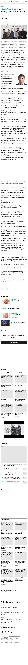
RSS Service (13, 612)
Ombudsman (11, 619)
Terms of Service (16, 621)
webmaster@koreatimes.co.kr (14, 636)
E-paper (8, 612)
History (9, 607)
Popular (20, 372)
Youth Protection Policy (6, 621)
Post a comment (14, 342)
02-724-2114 (5, 637)
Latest (7, 372)
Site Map (3, 614)
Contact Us (14, 607)
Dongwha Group (11, 627)
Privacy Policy (18, 619)
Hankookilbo (4, 627)
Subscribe (3, 612)
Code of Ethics (4, 619)
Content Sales (20, 612)
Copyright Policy (4, 622)
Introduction (4, 607)
